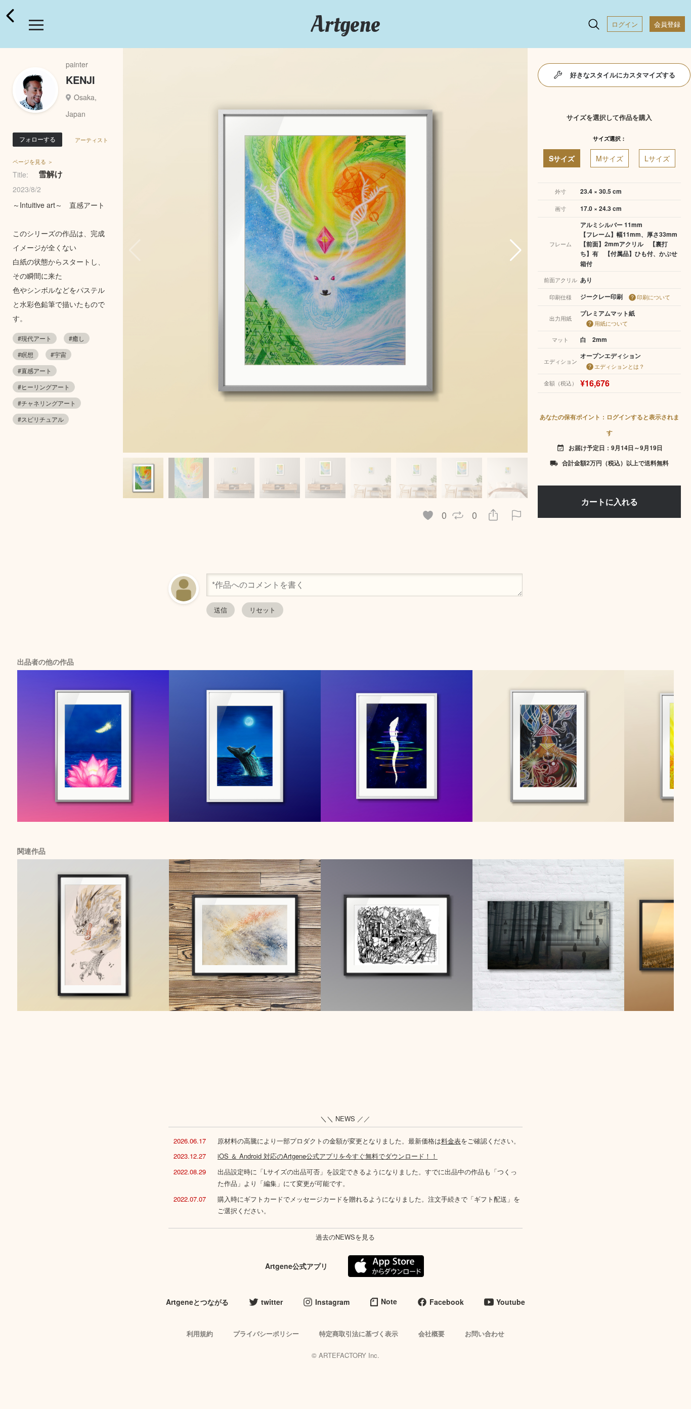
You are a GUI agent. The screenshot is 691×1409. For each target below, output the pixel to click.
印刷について (653, 297)
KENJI (80, 79)
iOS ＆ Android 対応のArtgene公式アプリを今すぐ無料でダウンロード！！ (328, 1156)
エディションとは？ (619, 366)
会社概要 (431, 1333)
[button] (516, 250)
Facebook (446, 1302)
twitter (272, 1302)
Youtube (510, 1302)
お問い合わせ (484, 1333)
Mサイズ (609, 158)
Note (389, 1301)
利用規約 (200, 1333)
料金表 (451, 1141)
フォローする (37, 139)
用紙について (611, 323)
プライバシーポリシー (266, 1333)
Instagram (332, 1302)
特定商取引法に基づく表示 (358, 1333)
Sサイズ (562, 158)
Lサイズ (657, 158)
